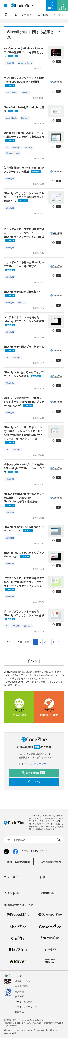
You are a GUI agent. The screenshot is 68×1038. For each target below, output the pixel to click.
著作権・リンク (22, 980)
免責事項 (19, 991)
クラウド (21, 302)
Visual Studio (11, 92)
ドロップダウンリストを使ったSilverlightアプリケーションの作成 (24, 614)
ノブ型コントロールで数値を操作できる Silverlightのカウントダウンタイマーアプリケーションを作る (24, 583)
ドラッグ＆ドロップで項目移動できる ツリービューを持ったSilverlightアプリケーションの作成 (24, 234)
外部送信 (19, 1011)
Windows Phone (25, 63)
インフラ (58, 15)
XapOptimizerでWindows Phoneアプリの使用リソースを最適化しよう (24, 52)
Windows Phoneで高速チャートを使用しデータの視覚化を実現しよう (24, 136)
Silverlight (10, 63)
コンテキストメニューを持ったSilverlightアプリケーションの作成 (24, 320)
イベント (9, 893)
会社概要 (19, 996)
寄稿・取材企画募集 (18, 862)
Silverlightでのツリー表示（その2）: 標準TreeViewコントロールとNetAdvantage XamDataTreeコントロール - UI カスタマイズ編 (23, 434)
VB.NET (16, 626)
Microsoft (28, 147)
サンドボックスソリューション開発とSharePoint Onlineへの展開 (24, 81)
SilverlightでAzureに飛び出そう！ (24, 293)
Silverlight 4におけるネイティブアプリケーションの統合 (24, 374)
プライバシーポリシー (26, 1006)
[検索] (6, 15)
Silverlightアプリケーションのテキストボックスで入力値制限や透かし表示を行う (24, 197)
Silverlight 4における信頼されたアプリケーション (24, 529)
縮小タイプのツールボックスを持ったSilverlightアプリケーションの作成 (24, 468)
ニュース (9, 877)
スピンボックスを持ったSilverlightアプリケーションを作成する (24, 265)
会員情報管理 (21, 986)
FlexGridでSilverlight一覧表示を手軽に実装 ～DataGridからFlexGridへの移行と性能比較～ (24, 499)
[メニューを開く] (5, 5)
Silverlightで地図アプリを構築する (24, 348)
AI (16, 15)
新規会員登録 (35, 773)
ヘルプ (18, 975)
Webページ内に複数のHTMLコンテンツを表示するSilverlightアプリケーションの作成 (24, 401)
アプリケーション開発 (35, 15)
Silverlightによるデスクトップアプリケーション (24, 554)
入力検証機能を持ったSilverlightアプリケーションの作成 (24, 169)
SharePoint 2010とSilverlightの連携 (24, 109)
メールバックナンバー (36, 763)
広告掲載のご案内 (51, 862)
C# (7, 147)
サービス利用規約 (23, 1001)
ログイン (36, 782)
